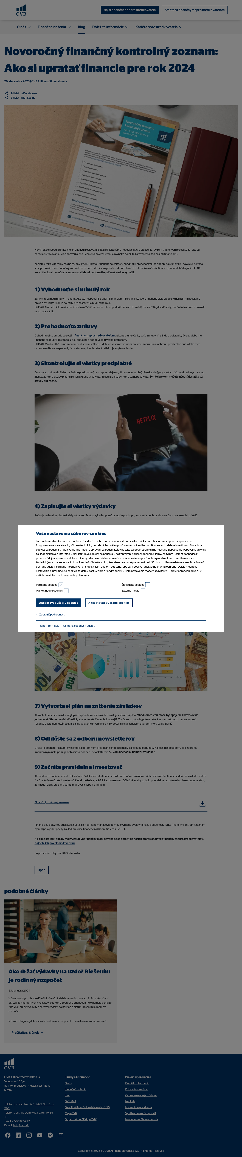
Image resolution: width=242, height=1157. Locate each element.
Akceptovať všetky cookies (58, 602)
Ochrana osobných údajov (79, 625)
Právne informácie (48, 625)
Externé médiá (130, 590)
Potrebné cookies (46, 584)
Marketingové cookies (49, 590)
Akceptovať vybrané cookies (109, 602)
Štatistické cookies (133, 584)
